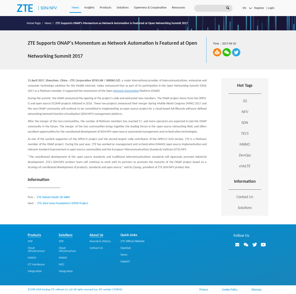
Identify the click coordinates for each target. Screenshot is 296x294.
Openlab (125, 248)
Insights (89, 7)
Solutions (123, 7)
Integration (35, 271)
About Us (96, 235)
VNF (30, 241)
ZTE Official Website (132, 241)
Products (105, 7)
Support (125, 261)
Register (259, 8)
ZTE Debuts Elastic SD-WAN (53, 197)
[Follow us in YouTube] (263, 244)
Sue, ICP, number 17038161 (108, 289)
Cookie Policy (229, 289)
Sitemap (256, 289)
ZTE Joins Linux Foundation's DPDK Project (62, 203)
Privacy (203, 289)
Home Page (34, 23)
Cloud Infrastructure (36, 249)
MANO (32, 258)
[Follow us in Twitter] (254, 244)
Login (271, 8)
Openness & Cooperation (150, 7)
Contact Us (244, 197)
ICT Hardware (36, 264)
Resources (178, 7)
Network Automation (126, 91)
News (75, 7)
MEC (61, 264)
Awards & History (100, 241)
